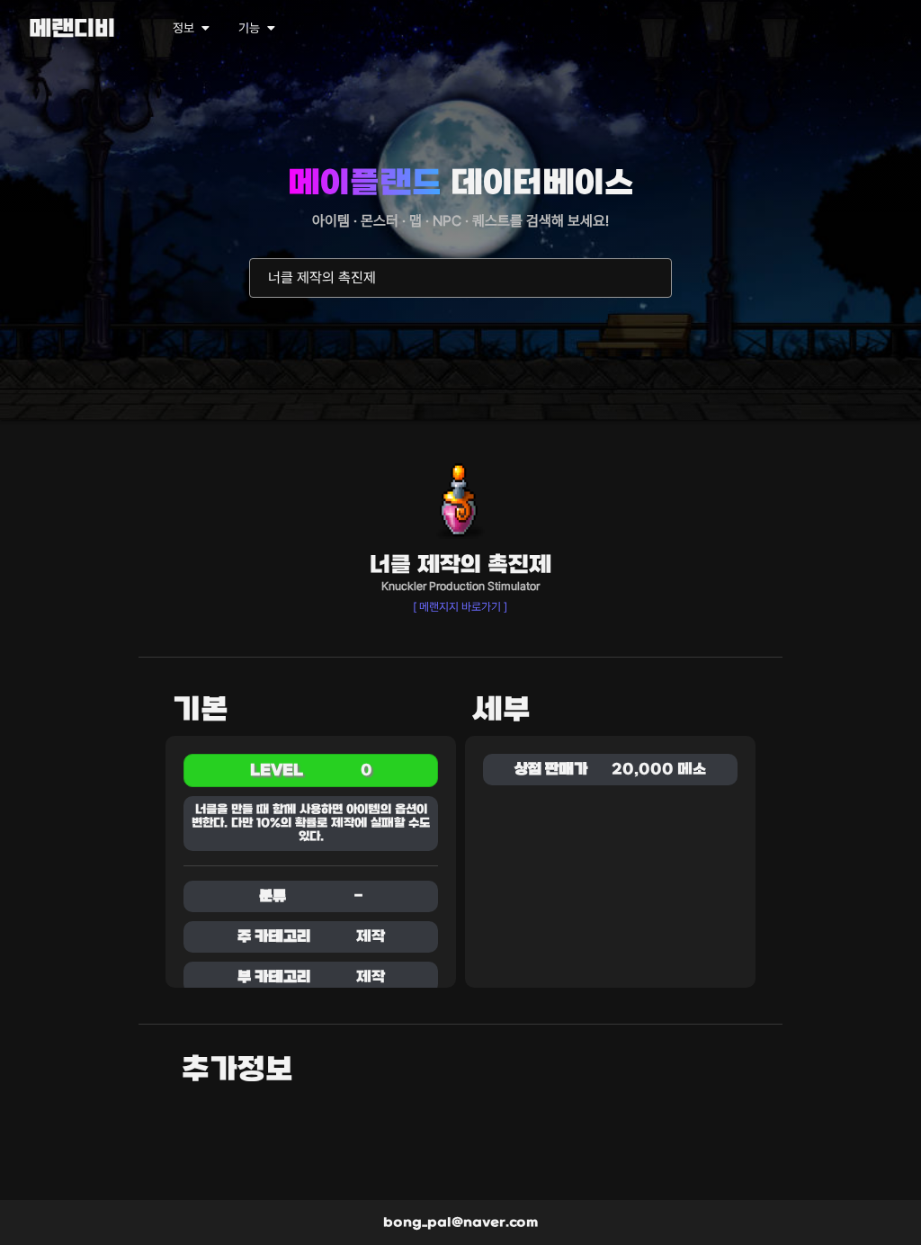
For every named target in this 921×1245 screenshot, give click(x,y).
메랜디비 (72, 30)
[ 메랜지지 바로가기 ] (460, 607)
